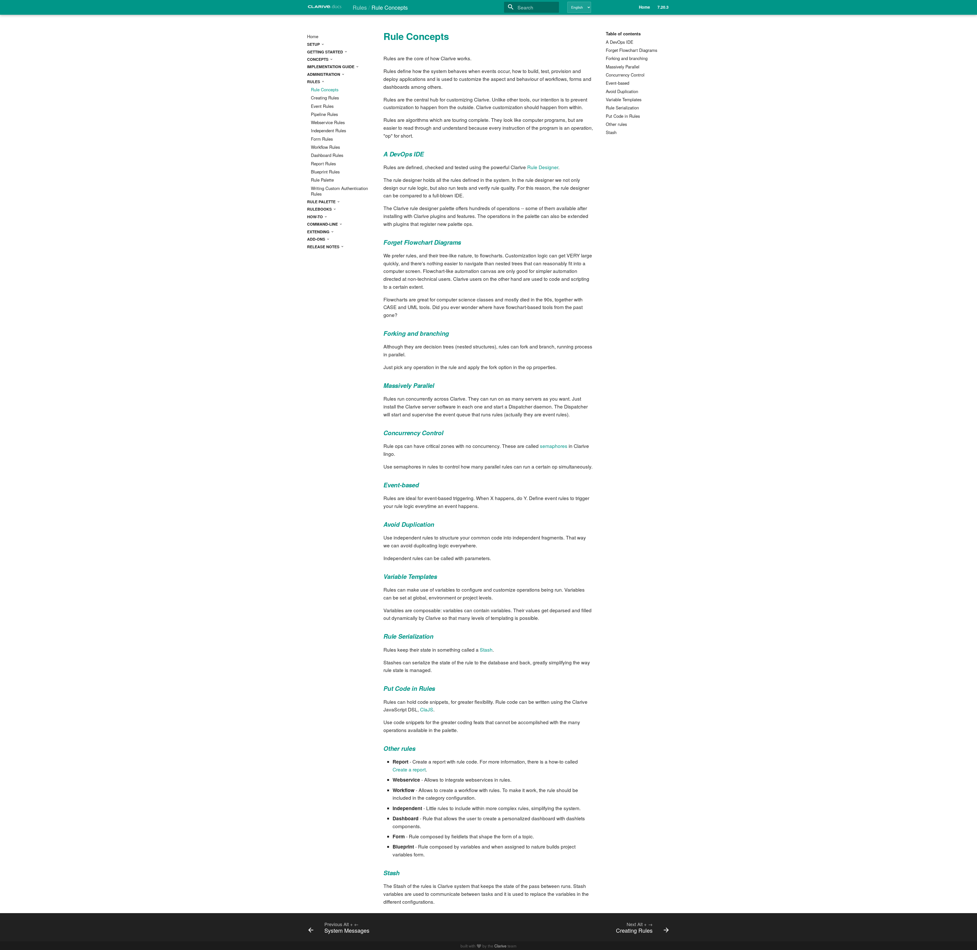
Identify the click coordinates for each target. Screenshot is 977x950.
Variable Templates (623, 100)
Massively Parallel (622, 67)
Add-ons (316, 239)
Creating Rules (325, 98)
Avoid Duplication (622, 91)
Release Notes (323, 246)
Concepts (318, 59)
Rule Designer (542, 167)
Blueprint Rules (325, 172)
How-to (315, 216)
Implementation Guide (331, 66)
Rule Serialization (622, 108)
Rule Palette (322, 180)
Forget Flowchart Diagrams (631, 50)
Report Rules (323, 164)
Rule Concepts (324, 90)
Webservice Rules (328, 122)
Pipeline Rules (324, 114)
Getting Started (325, 51)
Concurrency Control (625, 75)
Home (312, 36)
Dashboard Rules (327, 155)
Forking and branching (627, 58)
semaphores (553, 445)
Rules (314, 81)
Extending (319, 231)
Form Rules (322, 139)
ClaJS (426, 709)
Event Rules (322, 106)
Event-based (617, 83)
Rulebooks (320, 209)
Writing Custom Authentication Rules (339, 191)
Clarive (500, 945)
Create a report (409, 769)
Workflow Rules (325, 147)
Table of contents (623, 34)
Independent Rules (328, 131)
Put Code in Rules (623, 116)
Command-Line (323, 224)
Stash (611, 132)
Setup (314, 44)
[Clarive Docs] (325, 8)
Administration (324, 74)
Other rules (616, 124)
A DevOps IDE (619, 42)
